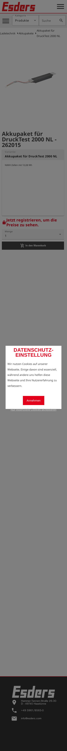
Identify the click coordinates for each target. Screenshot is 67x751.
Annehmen (34, 400)
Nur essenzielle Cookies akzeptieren (33, 409)
